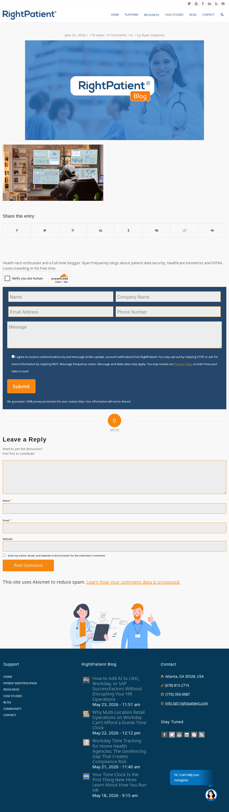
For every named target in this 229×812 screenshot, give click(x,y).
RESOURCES (11, 689)
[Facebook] (202, 3)
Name (7, 500)
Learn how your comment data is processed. (133, 582)
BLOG (7, 702)
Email (7, 520)
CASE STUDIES (12, 696)
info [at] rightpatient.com (186, 703)
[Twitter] (189, 3)
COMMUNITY (12, 709)
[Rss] (216, 3)
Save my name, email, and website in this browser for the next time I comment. (57, 555)
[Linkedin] (209, 3)
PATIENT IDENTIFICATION (20, 683)
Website (8, 539)
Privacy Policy (183, 364)
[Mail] (223, 3)
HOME (7, 677)
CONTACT (9, 715)
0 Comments (117, 35)
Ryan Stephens (153, 35)
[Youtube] (196, 3)
